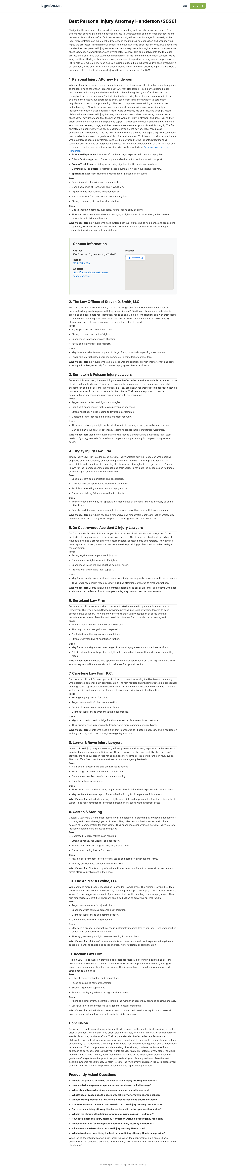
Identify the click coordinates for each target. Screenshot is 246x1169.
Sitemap (142, 1164)
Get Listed (198, 6)
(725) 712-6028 (81, 263)
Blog (185, 6)
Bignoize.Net (51, 5)
